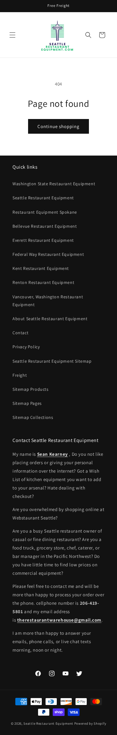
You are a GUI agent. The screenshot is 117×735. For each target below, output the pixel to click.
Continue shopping (58, 126)
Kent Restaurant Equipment (40, 268)
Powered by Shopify (90, 723)
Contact (20, 332)
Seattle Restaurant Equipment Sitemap (52, 361)
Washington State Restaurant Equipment (53, 183)
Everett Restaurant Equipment (43, 240)
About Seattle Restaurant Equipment (49, 318)
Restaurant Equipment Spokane (44, 212)
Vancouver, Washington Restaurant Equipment (47, 300)
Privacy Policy (26, 347)
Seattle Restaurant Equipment (43, 198)
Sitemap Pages (27, 403)
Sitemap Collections (32, 417)
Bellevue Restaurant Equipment (44, 226)
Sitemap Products (30, 389)
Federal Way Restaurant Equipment (48, 254)
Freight (19, 375)
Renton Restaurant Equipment (43, 282)
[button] (12, 35)
